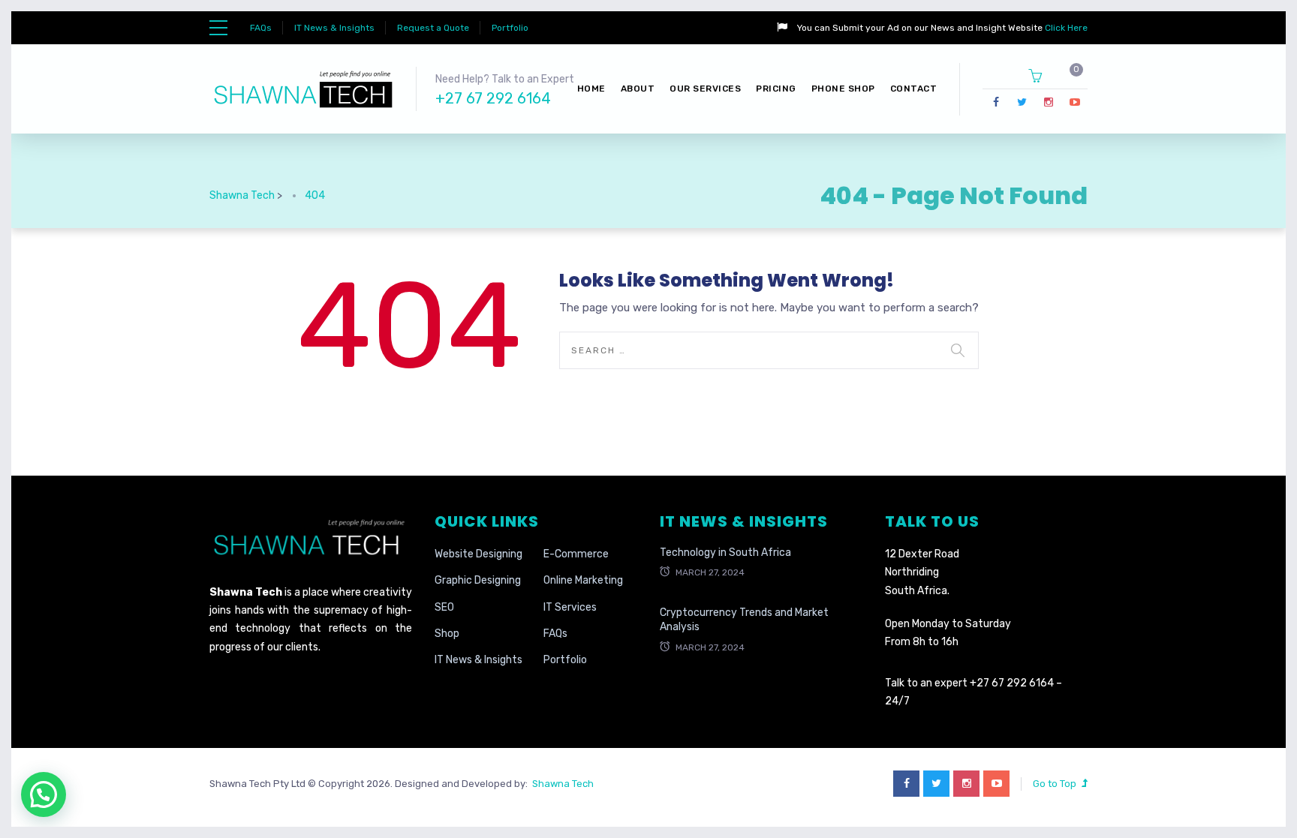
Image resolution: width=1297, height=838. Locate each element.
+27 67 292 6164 (493, 98)
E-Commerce (576, 554)
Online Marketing (583, 580)
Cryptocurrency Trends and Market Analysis (744, 620)
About (638, 88)
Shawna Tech (561, 783)
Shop (447, 633)
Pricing (776, 88)
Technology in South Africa (725, 552)
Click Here (1065, 28)
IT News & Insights (334, 28)
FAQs (261, 28)
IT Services (570, 607)
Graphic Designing (478, 580)
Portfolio (510, 28)
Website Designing (478, 554)
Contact (913, 88)
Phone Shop (843, 88)
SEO (444, 607)
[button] (43, 794)
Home (591, 88)
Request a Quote (433, 28)
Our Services (705, 88)
